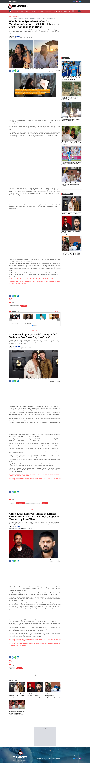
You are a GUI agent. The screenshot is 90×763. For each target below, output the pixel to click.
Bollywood (45, 503)
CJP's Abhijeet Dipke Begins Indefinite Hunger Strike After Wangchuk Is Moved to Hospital (71, 143)
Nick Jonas (12, 503)
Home (10, 16)
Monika (17, 36)
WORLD (27, 11)
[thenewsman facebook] (74, 1)
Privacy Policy (25, 760)
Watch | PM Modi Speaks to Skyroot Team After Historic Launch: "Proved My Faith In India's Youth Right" (71, 119)
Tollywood (23, 305)
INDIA (21, 11)
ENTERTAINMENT (57, 11)
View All (57, 311)
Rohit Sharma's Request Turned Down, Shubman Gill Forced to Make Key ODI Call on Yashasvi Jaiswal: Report (70, 78)
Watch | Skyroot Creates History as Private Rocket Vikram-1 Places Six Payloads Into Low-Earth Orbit (69, 98)
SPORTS (65, 11)
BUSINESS (33, 11)
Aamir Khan (12, 668)
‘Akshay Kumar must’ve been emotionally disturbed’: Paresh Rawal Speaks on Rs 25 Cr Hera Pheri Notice (17, 713)
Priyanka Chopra (20, 503)
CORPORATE (40, 11)
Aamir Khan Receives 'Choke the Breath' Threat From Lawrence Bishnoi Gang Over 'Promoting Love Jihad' (34, 559)
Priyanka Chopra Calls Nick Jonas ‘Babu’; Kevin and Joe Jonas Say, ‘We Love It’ (34, 378)
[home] (10, 11)
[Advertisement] (52, 6)
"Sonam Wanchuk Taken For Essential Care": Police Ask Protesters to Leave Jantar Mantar (70, 184)
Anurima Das (19, 346)
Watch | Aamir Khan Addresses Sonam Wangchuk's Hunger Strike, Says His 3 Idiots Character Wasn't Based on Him (52, 695)
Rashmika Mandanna (14, 305)
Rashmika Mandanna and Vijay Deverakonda (34, 68)
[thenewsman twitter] (80, 1)
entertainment (16, 16)
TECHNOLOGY (48, 11)
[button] (75, 11)
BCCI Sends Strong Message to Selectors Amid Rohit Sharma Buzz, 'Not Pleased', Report (71, 163)
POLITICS (16, 11)
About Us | (14, 760)
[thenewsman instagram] (77, 1)
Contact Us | (19, 760)
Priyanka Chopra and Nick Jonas (33, 503)
